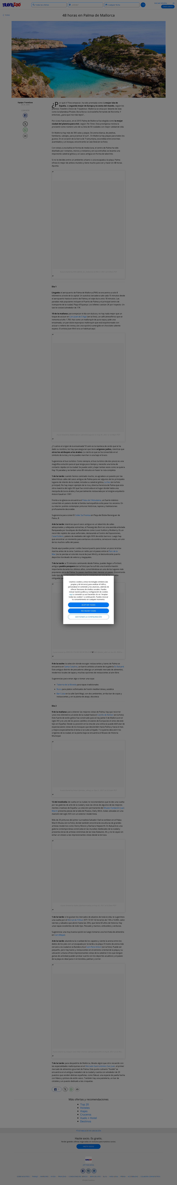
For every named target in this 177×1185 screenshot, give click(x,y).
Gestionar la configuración (88, 617)
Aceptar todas (88, 605)
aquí (71, 594)
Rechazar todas (88, 611)
